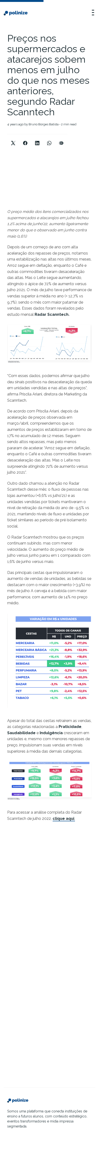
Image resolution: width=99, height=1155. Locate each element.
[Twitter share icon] (13, 139)
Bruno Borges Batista (44, 124)
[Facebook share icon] (25, 139)
